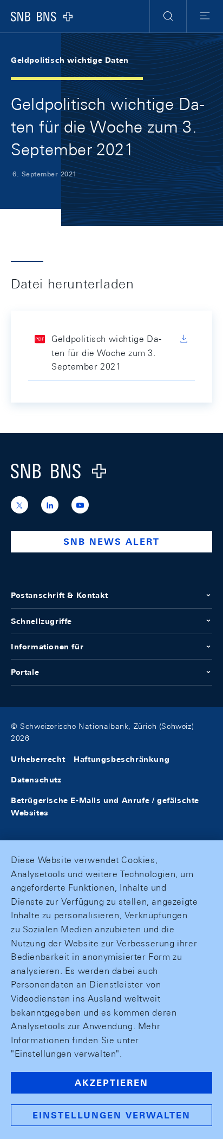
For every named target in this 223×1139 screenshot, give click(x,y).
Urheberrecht (38, 759)
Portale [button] (25, 672)
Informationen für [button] (47, 646)
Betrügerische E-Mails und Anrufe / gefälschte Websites (105, 806)
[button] (168, 16)
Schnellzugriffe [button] (41, 621)
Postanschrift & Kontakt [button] (59, 595)
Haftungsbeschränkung (121, 759)
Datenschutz (36, 780)
